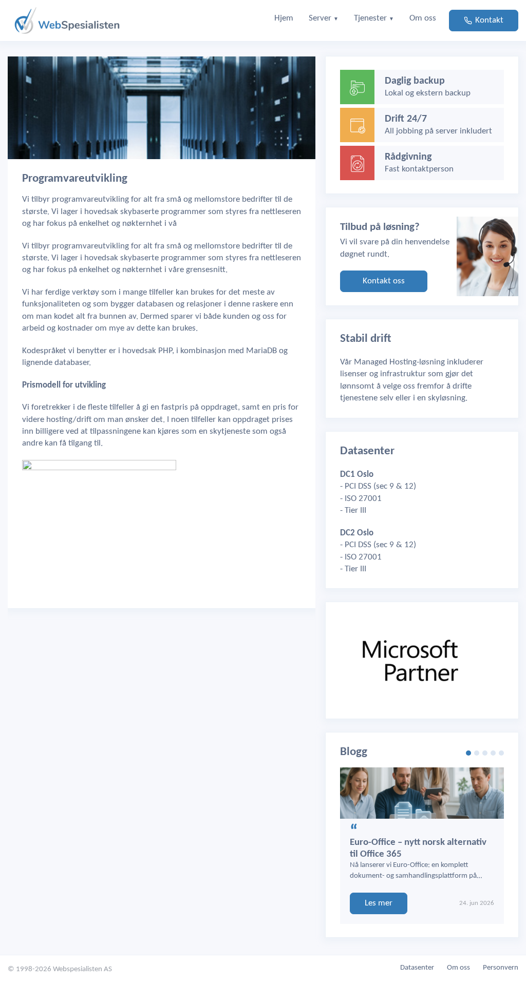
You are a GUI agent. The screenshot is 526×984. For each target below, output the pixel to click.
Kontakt (489, 20)
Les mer (378, 903)
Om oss (458, 968)
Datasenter (417, 968)
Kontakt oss (384, 281)
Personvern (500, 968)
